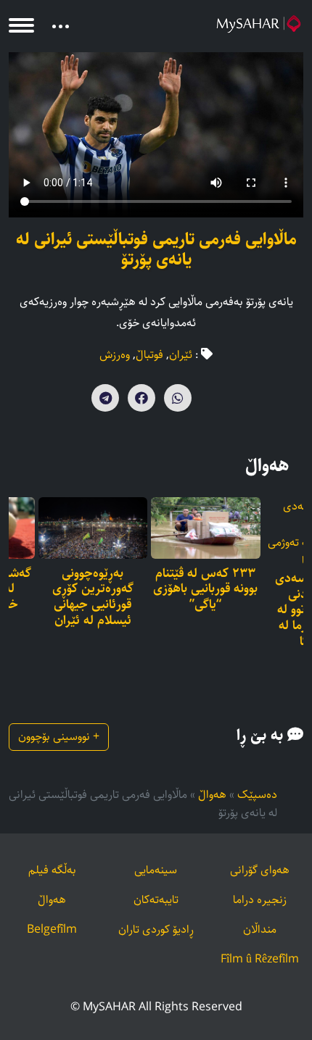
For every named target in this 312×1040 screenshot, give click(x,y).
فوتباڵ (149, 355)
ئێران (180, 355)
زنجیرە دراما (260, 900)
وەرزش (114, 355)
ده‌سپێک (257, 795)
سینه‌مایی (155, 870)
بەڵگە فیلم (52, 870)
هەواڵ (212, 795)
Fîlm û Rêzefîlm (260, 959)
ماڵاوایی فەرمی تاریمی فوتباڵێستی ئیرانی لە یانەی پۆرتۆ (156, 249)
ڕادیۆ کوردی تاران (156, 929)
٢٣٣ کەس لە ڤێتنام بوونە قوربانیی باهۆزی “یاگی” (205, 589)
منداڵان (259, 929)
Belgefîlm (52, 929)
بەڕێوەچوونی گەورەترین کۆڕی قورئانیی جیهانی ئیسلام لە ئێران (93, 597)
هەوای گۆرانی (260, 870)
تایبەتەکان (156, 900)
